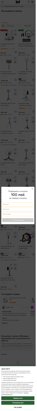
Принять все (18, 398)
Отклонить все (17, 403)
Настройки (18, 407)
